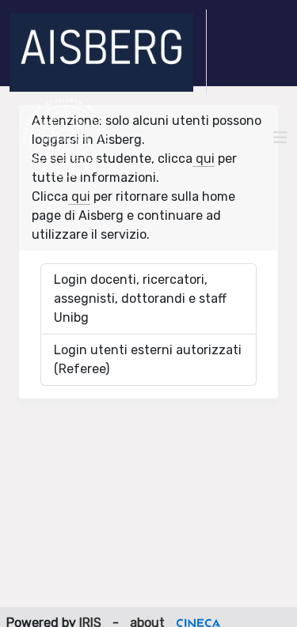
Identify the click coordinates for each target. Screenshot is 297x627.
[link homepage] (108, 52)
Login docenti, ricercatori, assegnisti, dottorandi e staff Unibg (140, 298)
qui (203, 158)
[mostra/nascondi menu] (280, 137)
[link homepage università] (65, 137)
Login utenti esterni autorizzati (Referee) (148, 359)
